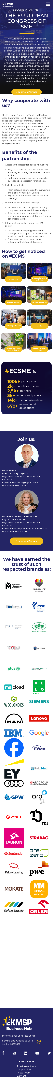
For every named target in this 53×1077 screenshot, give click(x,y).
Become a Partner (26, 92)
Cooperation (24, 1069)
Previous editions (26, 1066)
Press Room (23, 1072)
